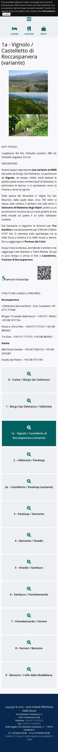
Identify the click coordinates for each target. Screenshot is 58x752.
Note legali (30, 736)
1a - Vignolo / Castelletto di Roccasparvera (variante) (29, 436)
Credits (9, 736)
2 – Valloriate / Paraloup (29, 460)
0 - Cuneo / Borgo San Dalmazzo (29, 379)
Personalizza (49, 11)
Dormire (14, 34)
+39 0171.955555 (34, 720)
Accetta (6, 14)
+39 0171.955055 (31, 723)
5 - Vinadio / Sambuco (29, 567)
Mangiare (29, 34)
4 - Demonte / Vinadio (29, 541)
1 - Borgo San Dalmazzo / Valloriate (29, 406)
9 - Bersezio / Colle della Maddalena (29, 675)
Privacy (19, 736)
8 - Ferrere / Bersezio (29, 648)
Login (29, 739)
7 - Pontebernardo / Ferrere (29, 621)
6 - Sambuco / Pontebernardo (29, 594)
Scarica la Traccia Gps (15, 279)
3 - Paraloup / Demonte (29, 514)
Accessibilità (45, 736)
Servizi (43, 34)
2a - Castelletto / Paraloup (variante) (29, 487)
